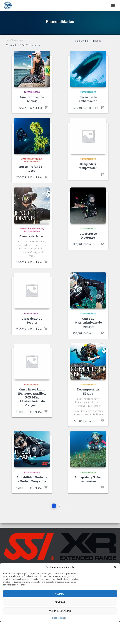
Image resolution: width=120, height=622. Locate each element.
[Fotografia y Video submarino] (88, 449)
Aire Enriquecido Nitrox (32, 99)
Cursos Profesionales (31, 229)
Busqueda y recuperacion (88, 166)
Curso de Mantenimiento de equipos (88, 322)
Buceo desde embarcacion (88, 99)
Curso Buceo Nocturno (88, 235)
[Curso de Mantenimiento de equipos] (88, 290)
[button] (115, 567)
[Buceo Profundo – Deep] (32, 136)
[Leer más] (102, 174)
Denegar (60, 602)
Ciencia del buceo (31, 236)
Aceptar (60, 593)
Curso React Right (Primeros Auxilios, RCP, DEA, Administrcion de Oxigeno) (32, 397)
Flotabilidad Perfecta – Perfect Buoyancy (32, 479)
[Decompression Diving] (88, 361)
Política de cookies (58, 618)
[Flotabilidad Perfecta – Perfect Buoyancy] (32, 449)
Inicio (8, 40)
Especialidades (32, 92)
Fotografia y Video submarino (88, 479)
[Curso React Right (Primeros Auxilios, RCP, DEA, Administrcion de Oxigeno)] (32, 361)
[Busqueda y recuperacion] (88, 136)
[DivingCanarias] (9, 5)
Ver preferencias (60, 611)
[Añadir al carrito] (46, 107)
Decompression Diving (88, 391)
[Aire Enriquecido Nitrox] (32, 69)
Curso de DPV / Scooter (31, 320)
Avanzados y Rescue (31, 159)
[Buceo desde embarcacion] (88, 69)
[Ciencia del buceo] (32, 205)
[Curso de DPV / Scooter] (32, 290)
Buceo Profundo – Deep (32, 168)
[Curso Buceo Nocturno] (88, 205)
